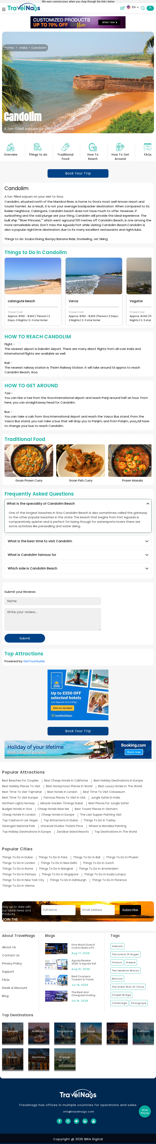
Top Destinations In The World (115, 831)
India (23, 48)
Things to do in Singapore (60, 874)
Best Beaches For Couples (20, 780)
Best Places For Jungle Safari (109, 803)
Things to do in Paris (52, 857)
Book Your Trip (78, 173)
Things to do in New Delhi (59, 863)
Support (8, 971)
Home (9, 48)
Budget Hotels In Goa (17, 809)
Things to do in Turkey (99, 820)
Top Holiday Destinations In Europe (26, 831)
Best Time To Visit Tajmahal (22, 792)
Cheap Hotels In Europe (57, 814)
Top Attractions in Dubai (60, 820)
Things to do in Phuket (122, 857)
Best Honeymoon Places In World (69, 786)
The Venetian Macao (125, 970)
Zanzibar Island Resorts (73, 831)
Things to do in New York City (23, 880)
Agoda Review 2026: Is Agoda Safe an (85, 962)
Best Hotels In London (62, 792)
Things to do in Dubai (17, 857)
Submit (25, 638)
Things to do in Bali (86, 857)
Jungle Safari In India (105, 797)
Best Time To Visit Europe (20, 797)
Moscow (117, 978)
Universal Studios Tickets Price (62, 826)
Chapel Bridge (121, 995)
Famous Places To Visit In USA (64, 797)
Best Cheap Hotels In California (66, 780)
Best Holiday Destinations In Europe (118, 780)
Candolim (39, 48)
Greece (130, 962)
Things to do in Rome (17, 868)
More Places (145, 1111)
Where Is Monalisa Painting (107, 826)
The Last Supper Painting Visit (100, 814)
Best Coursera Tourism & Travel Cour (82, 978)
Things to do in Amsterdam (98, 868)
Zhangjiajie (138, 1003)
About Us (9, 947)
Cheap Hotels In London (19, 814)
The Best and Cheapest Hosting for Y (83, 994)
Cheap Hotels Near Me (53, 809)
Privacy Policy (12, 963)
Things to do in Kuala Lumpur (105, 874)
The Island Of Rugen (125, 954)
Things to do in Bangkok (56, 868)
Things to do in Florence (109, 880)
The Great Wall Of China (128, 986)
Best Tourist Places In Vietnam (96, 809)
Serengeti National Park (18, 826)
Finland (117, 962)
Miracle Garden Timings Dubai (61, 803)
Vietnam (117, 946)
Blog (5, 996)
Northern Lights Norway (18, 803)
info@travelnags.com (78, 1111)
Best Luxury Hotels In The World (120, 786)
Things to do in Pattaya (19, 874)
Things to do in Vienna (18, 885)
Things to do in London (18, 863)
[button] (133, 7)
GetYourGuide (34, 661)
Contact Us (11, 955)
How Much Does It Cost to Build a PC (83, 946)
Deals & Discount (14, 988)
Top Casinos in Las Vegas (20, 820)
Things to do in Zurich (98, 863)
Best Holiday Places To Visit (21, 786)
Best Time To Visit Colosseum (104, 792)
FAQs (6, 979)
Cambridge (119, 1003)
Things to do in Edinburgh (68, 880)
